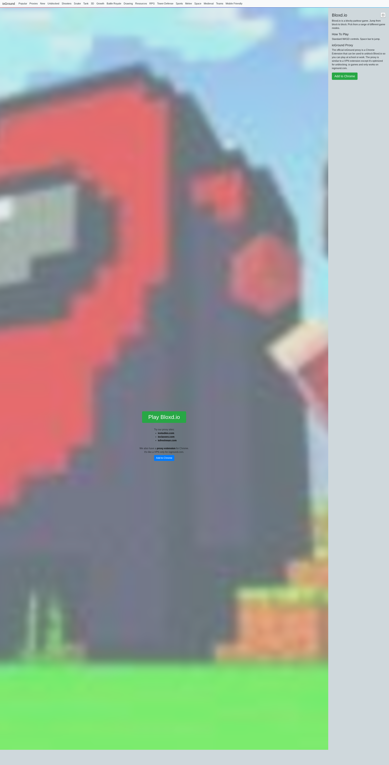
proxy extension (166, 448)
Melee (188, 3)
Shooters (66, 3)
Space (197, 3)
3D (92, 3)
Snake (77, 3)
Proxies (33, 3)
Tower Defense (165, 3)
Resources (141, 3)
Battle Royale (114, 3)
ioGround (8, 3)
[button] (383, 15)
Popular (23, 3)
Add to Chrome (164, 458)
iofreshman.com (167, 440)
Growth (100, 3)
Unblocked (53, 3)
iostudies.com (166, 433)
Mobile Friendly (234, 3)
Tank (85, 3)
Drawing (128, 3)
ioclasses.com (166, 436)
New (42, 3)
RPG (152, 3)
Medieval (209, 3)
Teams (219, 3)
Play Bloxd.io (164, 417)
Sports (179, 3)
